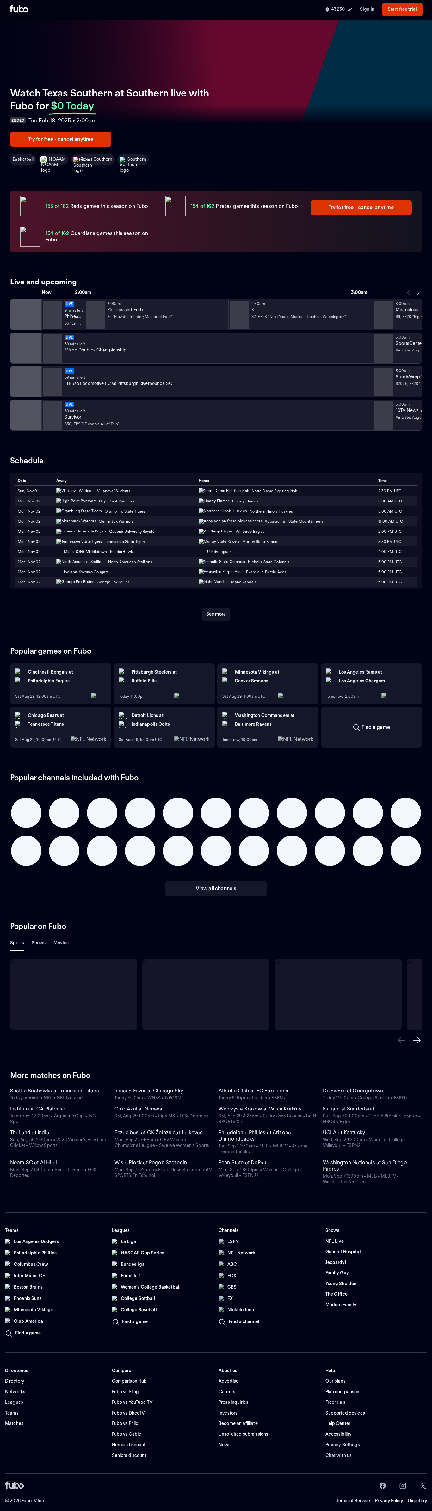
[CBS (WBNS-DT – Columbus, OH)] (25, 415)
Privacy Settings (342, 1444)
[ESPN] (25, 348)
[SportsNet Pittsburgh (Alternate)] (25, 381)
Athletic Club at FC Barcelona (254, 1091)
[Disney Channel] (25, 314)
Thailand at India (29, 1132)
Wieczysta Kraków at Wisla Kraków (260, 1109)
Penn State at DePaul (243, 1163)
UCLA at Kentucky (344, 1132)
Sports (17, 942)
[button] (402, 1040)
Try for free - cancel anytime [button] (61, 139)
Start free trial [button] (402, 9)
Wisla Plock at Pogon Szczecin (150, 1163)
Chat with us (338, 1455)
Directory (417, 1500)
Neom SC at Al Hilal (33, 1163)
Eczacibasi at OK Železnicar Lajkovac (158, 1132)
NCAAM (57, 159)
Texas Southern (96, 159)
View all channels (216, 889)
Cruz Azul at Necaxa (138, 1109)
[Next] (418, 292)
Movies (61, 942)
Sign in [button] (367, 9)
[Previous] (409, 292)
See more (216, 614)
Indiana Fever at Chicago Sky (148, 1091)
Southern (136, 159)
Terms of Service (353, 1500)
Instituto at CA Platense (37, 1109)
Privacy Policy (389, 1500)
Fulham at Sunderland (348, 1109)
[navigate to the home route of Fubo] (18, 9)
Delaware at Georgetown (353, 1091)
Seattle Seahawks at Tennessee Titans (54, 1091)
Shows (39, 942)
